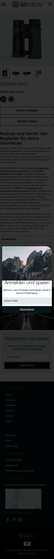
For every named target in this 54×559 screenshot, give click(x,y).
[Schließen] (48, 251)
